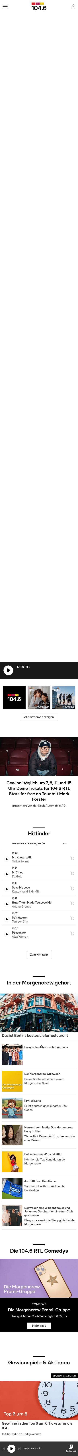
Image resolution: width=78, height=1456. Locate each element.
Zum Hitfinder (39, 954)
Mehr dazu (39, 1325)
